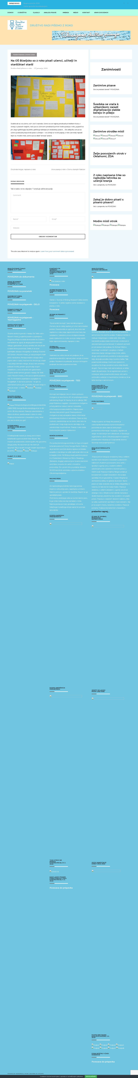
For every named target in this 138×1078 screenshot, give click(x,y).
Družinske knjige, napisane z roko (23, 169)
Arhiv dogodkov (101, 12)
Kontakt (86, 12)
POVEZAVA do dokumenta (21, 277)
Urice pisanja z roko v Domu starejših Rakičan (68, 169)
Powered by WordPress (15, 1073)
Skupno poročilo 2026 (31, 3)
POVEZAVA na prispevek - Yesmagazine (20, 318)
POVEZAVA (114, 89)
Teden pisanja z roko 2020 (24, 54)
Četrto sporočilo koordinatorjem (35, 6)
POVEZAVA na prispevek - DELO (24, 304)
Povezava (54, 285)
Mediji (75, 12)
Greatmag (32, 1073)
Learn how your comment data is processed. (57, 251)
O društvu (22, 12)
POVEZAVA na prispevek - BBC (107, 396)
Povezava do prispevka (61, 888)
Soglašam (91, 1076)
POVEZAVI (112, 185)
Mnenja (66, 12)
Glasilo (36, 12)
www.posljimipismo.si (106, 443)
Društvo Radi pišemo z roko (51, 25)
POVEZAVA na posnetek (20, 291)
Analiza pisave (50, 12)
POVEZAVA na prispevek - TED (65, 380)
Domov (10, 12)
